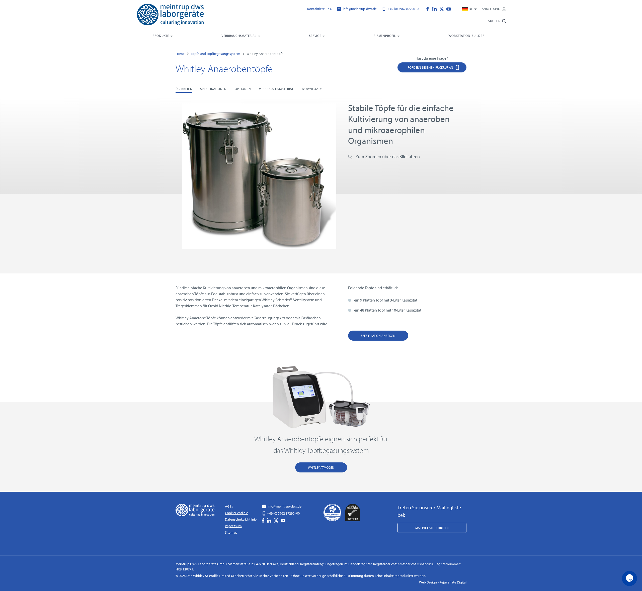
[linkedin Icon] (435, 9)
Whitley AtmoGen (321, 467)
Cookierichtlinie (236, 513)
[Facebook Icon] (428, 9)
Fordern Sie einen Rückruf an (431, 67)
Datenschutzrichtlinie (241, 519)
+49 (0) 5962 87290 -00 (403, 9)
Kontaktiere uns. (319, 9)
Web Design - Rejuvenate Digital (442, 582)
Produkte (161, 36)
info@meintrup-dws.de (359, 9)
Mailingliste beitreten (432, 528)
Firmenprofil (385, 36)
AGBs (229, 506)
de (470, 9)
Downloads (312, 89)
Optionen (243, 89)
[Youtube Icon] (448, 9)
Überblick (184, 89)
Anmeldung (491, 9)
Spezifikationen (213, 89)
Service (315, 36)
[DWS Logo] (176, 15)
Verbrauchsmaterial (238, 36)
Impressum (233, 526)
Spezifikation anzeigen (378, 336)
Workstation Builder (466, 36)
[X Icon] (442, 9)
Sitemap (231, 532)
